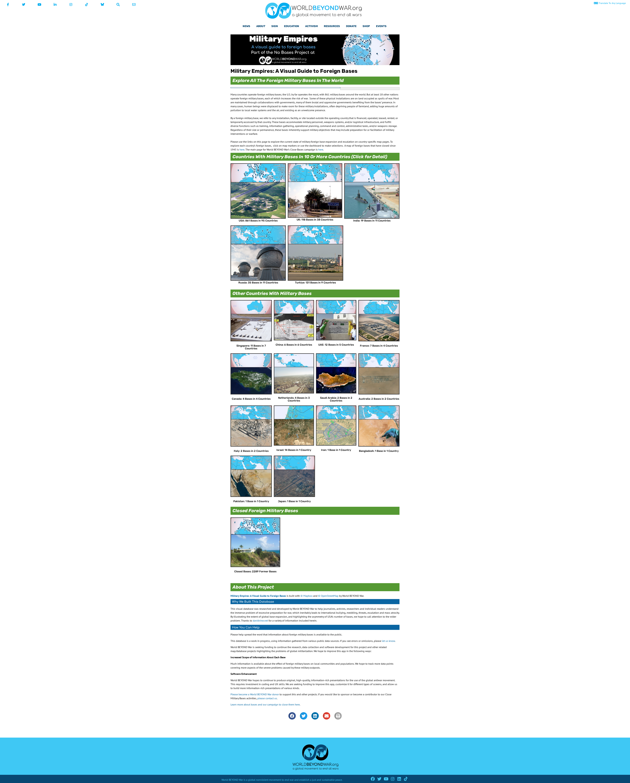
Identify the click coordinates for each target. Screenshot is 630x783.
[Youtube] (386, 779)
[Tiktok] (406, 779)
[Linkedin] (399, 779)
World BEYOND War (232, 779)
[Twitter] (379, 779)
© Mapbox (307, 595)
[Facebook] (373, 779)
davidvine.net (260, 620)
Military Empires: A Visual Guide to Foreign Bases (258, 595)
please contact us (267, 698)
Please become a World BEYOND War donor (255, 694)
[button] (292, 716)
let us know (388, 640)
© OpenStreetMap (328, 595)
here (242, 149)
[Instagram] (392, 779)
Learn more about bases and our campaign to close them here (265, 704)
